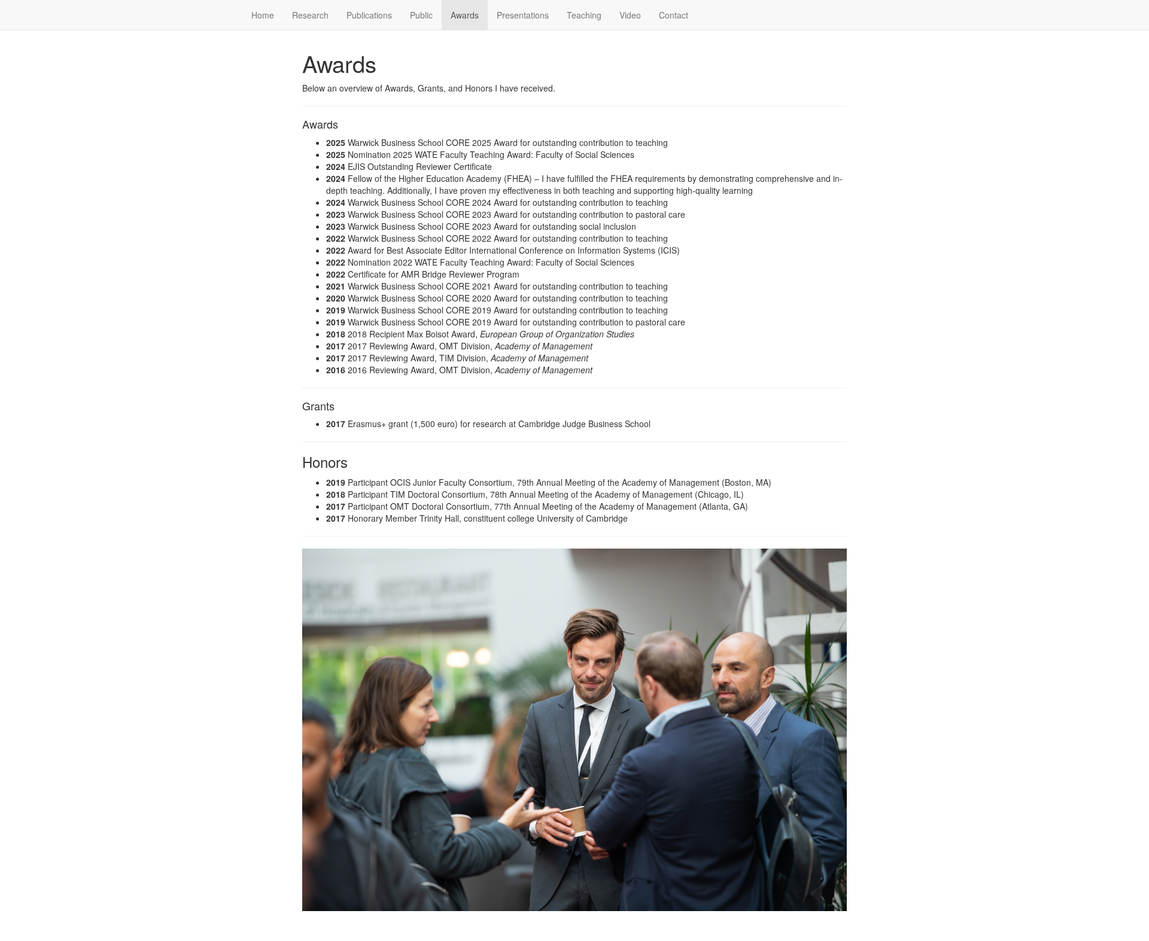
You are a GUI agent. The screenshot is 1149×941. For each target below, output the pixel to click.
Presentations (523, 15)
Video (630, 15)
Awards (465, 15)
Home (262, 15)
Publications (369, 15)
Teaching (584, 15)
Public (421, 15)
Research (310, 15)
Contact (673, 15)
